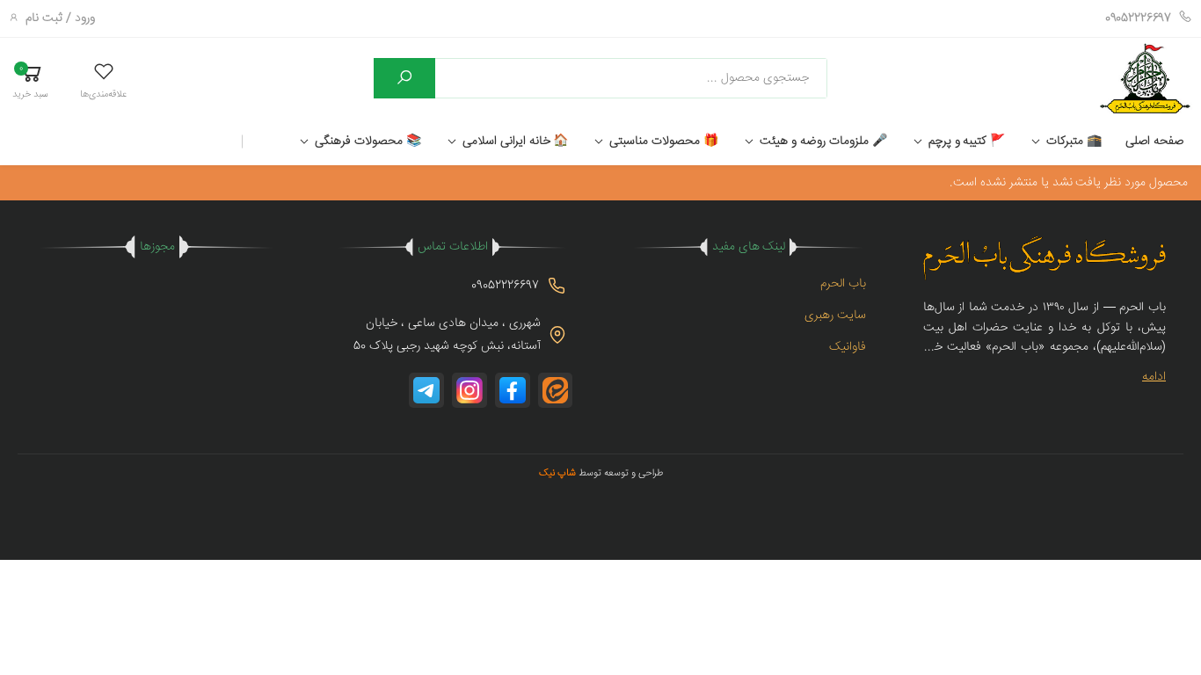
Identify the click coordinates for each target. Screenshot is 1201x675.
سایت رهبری (835, 315)
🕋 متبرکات (1074, 141)
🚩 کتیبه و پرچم (967, 141)
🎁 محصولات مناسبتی (663, 141)
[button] (103, 80)
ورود (85, 18)
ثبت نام (43, 18)
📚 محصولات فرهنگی (368, 141)
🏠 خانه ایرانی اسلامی (515, 141)
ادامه (1154, 377)
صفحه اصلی (1154, 141)
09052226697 (1138, 18)
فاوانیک (847, 347)
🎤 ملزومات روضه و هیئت (823, 141)
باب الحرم (843, 284)
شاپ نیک (557, 473)
